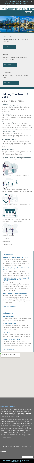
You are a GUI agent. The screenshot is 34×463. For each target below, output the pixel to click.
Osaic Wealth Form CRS (7, 406)
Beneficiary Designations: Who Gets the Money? (16, 268)
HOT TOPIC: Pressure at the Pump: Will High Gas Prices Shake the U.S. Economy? (16, 279)
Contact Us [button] (8, 47)
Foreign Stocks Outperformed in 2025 (15, 257)
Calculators (8, 313)
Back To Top (27, 457)
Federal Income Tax (9, 316)
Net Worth (6, 332)
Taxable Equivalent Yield (11, 339)
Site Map (3, 451)
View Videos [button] (8, 65)
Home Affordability (9, 323)
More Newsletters (9, 306)
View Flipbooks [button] (9, 83)
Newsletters (8, 254)
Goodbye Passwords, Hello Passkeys (15, 293)
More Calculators (9, 349)
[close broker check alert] (31, 1)
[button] (28, 12)
